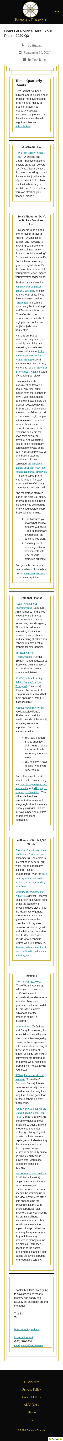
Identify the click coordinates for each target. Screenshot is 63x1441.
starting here (22, 302)
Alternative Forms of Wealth (30, 707)
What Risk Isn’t (23, 1026)
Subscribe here (23, 126)
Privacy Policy (31, 1389)
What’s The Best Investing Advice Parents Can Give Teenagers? (29, 682)
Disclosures (31, 1382)
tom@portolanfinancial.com (28, 1345)
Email (31, 1420)
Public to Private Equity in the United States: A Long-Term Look (31, 1112)
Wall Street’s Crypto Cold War (31, 1173)
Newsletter (39, 59)
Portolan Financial (23, 1337)
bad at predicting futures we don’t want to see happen (30, 355)
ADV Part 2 (31, 1404)
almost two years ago (34, 573)
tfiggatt (37, 45)
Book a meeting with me (26, 1329)
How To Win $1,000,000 (28, 981)
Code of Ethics (31, 1397)
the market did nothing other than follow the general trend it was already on (31, 467)
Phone (31, 1412)
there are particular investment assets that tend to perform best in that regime (31, 951)
